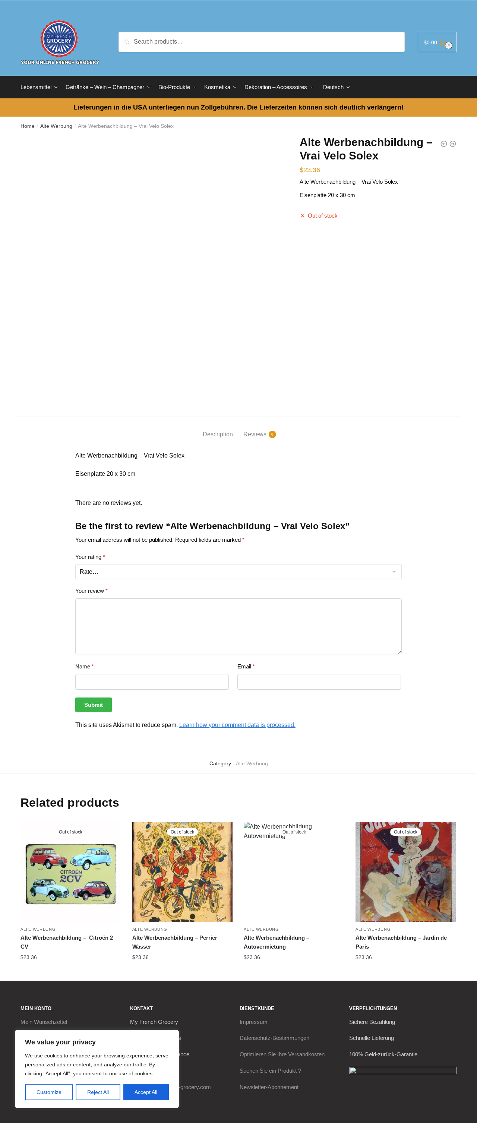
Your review (91, 591)
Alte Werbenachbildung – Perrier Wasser (174, 942)
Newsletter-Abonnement (269, 1087)
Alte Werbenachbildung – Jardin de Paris (401, 942)
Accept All (146, 1092)
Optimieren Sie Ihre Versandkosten (282, 1054)
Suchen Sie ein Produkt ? (270, 1070)
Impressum (254, 1022)
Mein (43, 1022)
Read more (70, 972)
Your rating (90, 557)
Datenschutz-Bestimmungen (274, 1038)
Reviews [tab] (254, 434)
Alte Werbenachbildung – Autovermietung (276, 942)
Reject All (98, 1092)
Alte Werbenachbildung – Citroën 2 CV (66, 942)
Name (84, 666)
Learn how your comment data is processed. (237, 725)
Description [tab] (218, 434)
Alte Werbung (56, 126)
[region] (97, 1069)
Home (27, 126)
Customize (49, 1092)
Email (246, 666)
